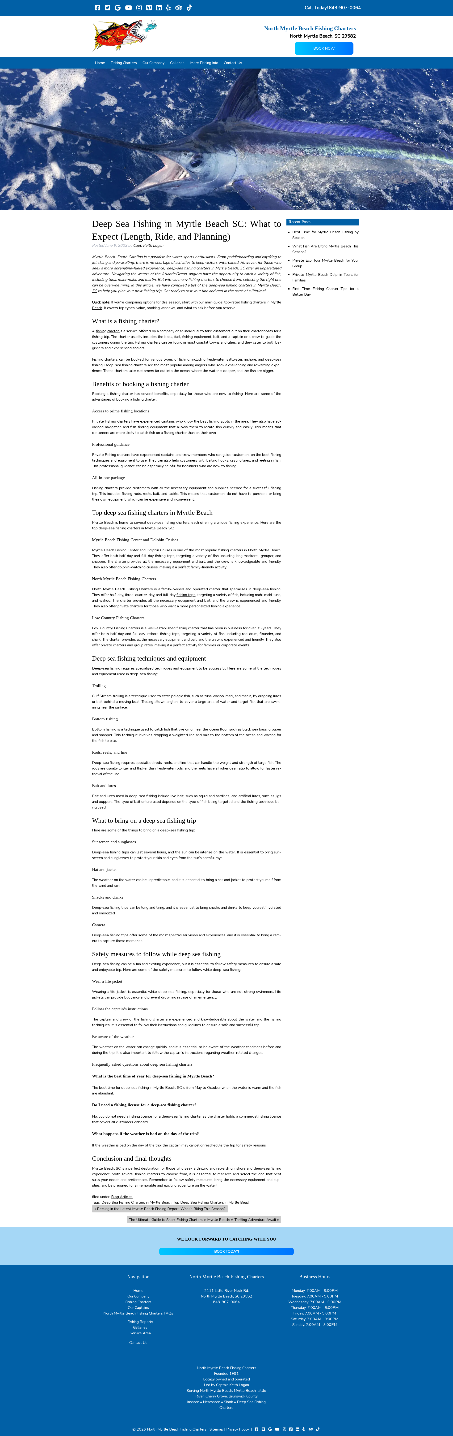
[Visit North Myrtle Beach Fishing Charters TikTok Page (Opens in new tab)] (189, 7)
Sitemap (216, 1429)
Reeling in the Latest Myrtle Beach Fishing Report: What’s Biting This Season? (161, 1208)
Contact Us (233, 62)
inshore (240, 1168)
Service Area (140, 1333)
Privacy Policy (237, 1429)
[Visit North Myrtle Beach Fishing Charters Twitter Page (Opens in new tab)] (107, 7)
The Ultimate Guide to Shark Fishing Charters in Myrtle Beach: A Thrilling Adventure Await (202, 1219)
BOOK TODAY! (226, 1251)
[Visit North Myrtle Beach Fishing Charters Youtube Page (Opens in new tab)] (128, 7)
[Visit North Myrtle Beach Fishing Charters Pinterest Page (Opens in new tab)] (149, 7)
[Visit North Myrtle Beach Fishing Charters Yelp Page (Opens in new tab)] (168, 7)
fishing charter (108, 331)
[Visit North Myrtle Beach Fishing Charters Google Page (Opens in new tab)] (117, 7)
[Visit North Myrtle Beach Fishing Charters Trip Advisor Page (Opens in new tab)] (179, 7)
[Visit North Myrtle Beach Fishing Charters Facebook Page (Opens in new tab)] (97, 7)
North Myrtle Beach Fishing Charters (177, 1429)
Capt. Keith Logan (148, 245)
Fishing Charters (124, 62)
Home (100, 62)
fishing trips (185, 594)
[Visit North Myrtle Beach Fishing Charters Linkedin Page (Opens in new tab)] (159, 7)
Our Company (153, 62)
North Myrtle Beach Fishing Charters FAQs (138, 1313)
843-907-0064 (226, 1302)
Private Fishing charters (111, 421)
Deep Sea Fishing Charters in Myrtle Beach (136, 1202)
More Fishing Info (204, 62)
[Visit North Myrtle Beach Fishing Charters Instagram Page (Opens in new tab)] (139, 7)
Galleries (177, 62)
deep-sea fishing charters (188, 268)
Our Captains (138, 1307)
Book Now (324, 48)
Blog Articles (122, 1196)
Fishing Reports (140, 1321)
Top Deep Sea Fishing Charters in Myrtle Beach (211, 1202)
